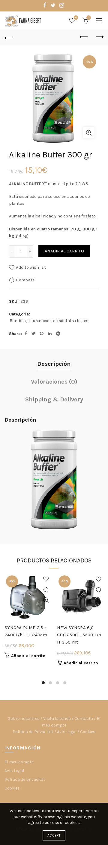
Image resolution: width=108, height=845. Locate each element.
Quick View (45, 600)
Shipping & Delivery (54, 399)
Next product (99, 37)
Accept (54, 835)
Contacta (83, 718)
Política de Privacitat (33, 731)
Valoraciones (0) (54, 381)
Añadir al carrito (64, 251)
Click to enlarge (88, 132)
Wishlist (76, 17)
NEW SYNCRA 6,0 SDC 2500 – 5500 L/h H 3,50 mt (79, 635)
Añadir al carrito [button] (28, 655)
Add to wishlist (31, 267)
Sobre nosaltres (24, 718)
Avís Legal (66, 731)
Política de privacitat (24, 779)
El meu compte (19, 761)
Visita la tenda (57, 718)
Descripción (54, 363)
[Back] (9, 37)
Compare (25, 279)
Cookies (87, 731)
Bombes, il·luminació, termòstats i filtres (49, 320)
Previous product (84, 37)
